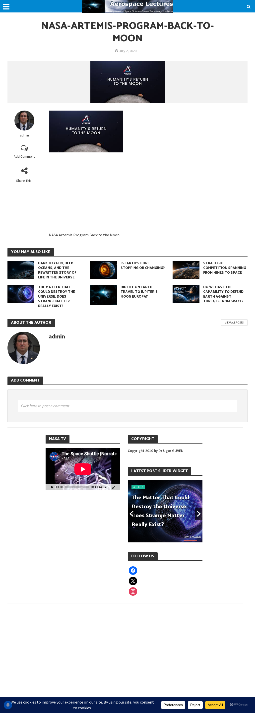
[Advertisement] (148, 195)
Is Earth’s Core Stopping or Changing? (143, 265)
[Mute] (106, 487)
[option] (165, 511)
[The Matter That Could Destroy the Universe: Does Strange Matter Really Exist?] (20, 293)
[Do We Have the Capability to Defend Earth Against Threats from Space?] (186, 293)
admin (24, 135)
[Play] (52, 487)
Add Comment (24, 156)
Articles (138, 487)
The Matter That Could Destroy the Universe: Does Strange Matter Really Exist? (56, 297)
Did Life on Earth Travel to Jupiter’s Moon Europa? (139, 292)
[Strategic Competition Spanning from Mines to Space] (186, 269)
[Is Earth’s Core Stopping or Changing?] (103, 269)
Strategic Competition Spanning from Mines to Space (224, 268)
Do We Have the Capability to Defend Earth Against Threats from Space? (223, 294)
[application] (83, 469)
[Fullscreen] (114, 487)
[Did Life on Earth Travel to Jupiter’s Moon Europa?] (103, 294)
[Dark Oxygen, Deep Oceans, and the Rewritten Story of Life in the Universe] (20, 269)
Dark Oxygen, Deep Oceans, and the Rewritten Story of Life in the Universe (57, 270)
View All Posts (234, 322)
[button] (131, 514)
